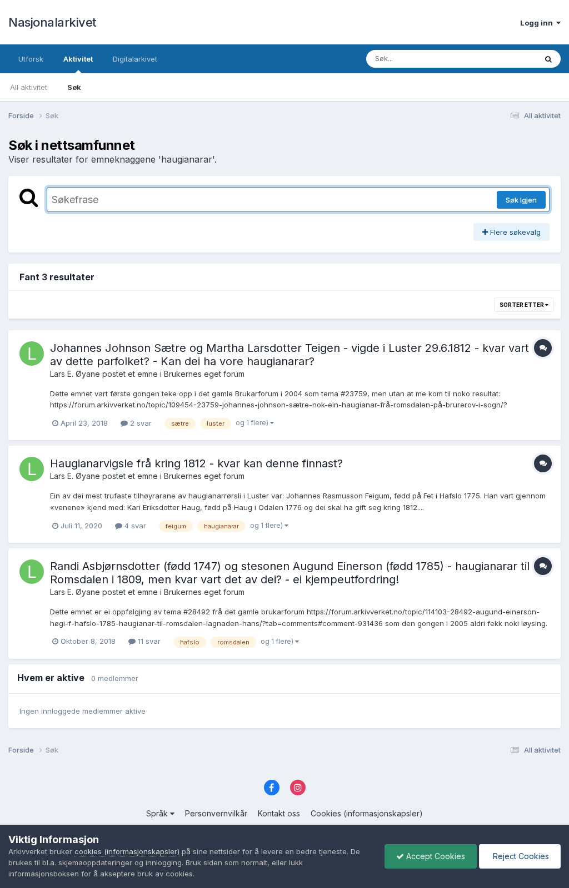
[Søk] (548, 59)
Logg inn (538, 22)
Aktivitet (78, 58)
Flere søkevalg (514, 232)
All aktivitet (28, 87)
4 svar (134, 525)
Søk (74, 87)
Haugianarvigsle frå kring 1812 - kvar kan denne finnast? (196, 463)
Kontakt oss (279, 813)
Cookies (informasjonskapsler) (367, 813)
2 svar (140, 422)
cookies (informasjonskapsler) (126, 851)
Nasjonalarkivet (52, 22)
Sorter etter (522, 304)
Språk (158, 813)
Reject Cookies (520, 856)
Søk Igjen (521, 199)
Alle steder (503, 58)
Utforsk (30, 58)
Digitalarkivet (135, 58)
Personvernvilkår (216, 813)
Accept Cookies (434, 856)
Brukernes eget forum (204, 374)
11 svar (148, 641)
